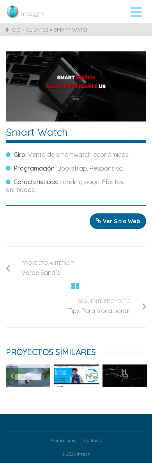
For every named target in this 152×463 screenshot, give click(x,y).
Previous (12, 376)
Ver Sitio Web (121, 221)
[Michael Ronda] (98, 368)
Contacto (93, 440)
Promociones (63, 440)
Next (140, 376)
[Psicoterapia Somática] (50, 368)
